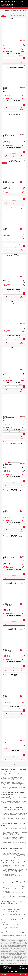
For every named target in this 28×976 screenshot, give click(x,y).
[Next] (22, 764)
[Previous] (5, 764)
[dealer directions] (2, 967)
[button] (18, 5)
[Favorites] (20, 5)
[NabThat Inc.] (25, 968)
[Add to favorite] (24, 18)
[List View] (15, 16)
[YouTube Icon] (16, 971)
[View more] (26, 1)
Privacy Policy (23, 966)
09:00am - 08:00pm (12, 1)
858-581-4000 (20, 1)
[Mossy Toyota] (7, 5)
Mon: (6, 1)
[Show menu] (26, 5)
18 (19, 764)
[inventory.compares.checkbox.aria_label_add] (3, 18)
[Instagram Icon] (19, 971)
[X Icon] (8, 971)
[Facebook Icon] (12, 971)
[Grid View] (12, 16)
